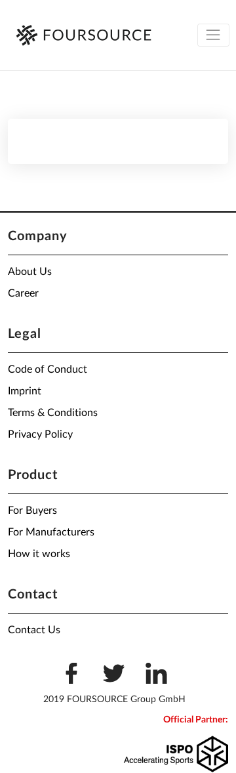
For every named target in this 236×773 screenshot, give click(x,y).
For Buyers (32, 510)
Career (23, 293)
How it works (39, 554)
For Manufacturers (51, 532)
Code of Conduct (47, 369)
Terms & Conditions (53, 412)
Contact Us (34, 630)
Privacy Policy (40, 434)
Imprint (24, 391)
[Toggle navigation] (213, 35)
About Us (30, 271)
